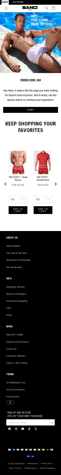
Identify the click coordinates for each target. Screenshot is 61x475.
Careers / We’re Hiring (16, 363)
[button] (6, 8)
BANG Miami (20, 464)
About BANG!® (13, 246)
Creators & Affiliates (15, 356)
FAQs (8, 308)
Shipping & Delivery (15, 287)
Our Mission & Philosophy (18, 260)
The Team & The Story (16, 253)
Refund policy (33, 464)
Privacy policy (47, 464)
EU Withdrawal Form (15, 382)
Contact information (47, 468)
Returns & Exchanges (16, 294)
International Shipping (16, 301)
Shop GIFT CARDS (14, 334)
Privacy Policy (12, 396)
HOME (30, 109)
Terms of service (15, 468)
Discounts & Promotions (17, 342)
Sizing (9, 315)
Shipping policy (31, 468)
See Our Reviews (14, 267)
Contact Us (11, 349)
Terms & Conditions (15, 389)
